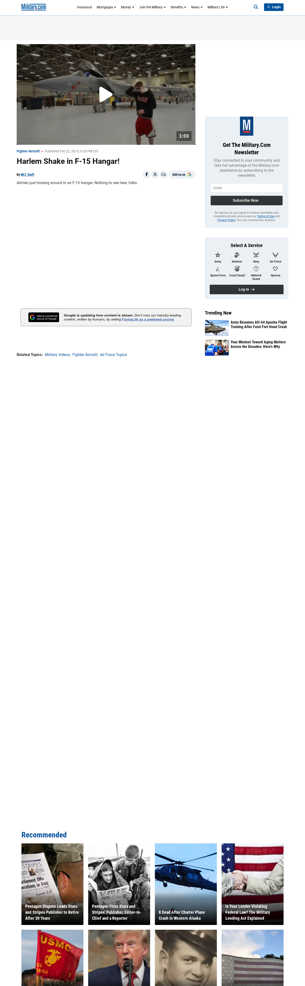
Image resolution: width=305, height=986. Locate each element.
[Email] (164, 174)
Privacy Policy (226, 220)
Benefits (177, 7)
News (195, 7)
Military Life (216, 7)
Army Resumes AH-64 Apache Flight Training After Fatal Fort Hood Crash (259, 324)
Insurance (84, 7)
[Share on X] (155, 174)
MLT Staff (27, 174)
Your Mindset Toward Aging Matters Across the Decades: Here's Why (258, 344)
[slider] (50, 138)
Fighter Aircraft (28, 151)
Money (126, 7)
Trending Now (218, 312)
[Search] (256, 7)
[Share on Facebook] (146, 174)
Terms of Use (265, 216)
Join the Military (151, 7)
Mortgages (105, 7)
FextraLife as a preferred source (148, 319)
